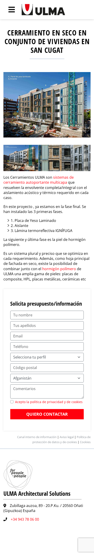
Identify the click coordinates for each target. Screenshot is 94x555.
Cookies (85, 442)
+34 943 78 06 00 (25, 519)
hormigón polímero (58, 268)
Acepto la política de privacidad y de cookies (49, 402)
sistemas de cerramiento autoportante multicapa (38, 180)
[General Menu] (9, 9)
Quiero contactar (47, 414)
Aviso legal (67, 437)
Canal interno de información (37, 437)
